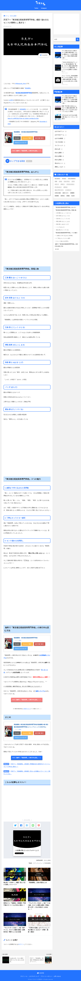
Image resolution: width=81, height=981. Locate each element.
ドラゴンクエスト (70, 184)
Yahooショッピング (20, 142)
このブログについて (34, 976)
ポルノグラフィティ (59, 190)
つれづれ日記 (60, 142)
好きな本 (58, 149)
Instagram (44, 8)
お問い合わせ (57, 976)
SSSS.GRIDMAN (71, 178)
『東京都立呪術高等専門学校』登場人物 (65, 210)
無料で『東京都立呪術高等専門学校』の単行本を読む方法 (66, 245)
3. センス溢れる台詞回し (62, 241)
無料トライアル (40, 691)
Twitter (36, 8)
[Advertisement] (27, 70)
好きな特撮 (59, 156)
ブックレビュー (38, 863)
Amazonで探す (27, 138)
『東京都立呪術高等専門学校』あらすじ (65, 207)
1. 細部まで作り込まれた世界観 (64, 235)
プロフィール (23, 976)
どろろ (60, 181)
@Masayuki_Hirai (20, 83)
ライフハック (60, 145)
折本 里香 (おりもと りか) (63, 215)
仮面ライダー (65, 192)
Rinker (20, 134)
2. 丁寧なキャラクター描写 (63, 238)
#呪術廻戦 (23, 109)
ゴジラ (73, 181)
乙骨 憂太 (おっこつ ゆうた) (63, 213)
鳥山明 (73, 195)
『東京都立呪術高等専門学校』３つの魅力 (66, 232)
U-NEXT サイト (26, 708)
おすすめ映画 (60, 138)
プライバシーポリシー (46, 976)
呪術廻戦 (27, 88)
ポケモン (65, 187)
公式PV (11, 100)
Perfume (64, 178)
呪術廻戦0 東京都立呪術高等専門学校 (25, 132)
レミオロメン (68, 190)
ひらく (29, 161)
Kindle (17, 138)
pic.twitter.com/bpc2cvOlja (31, 118)
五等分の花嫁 (58, 192)
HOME (41, 973)
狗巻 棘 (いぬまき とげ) (62, 224)
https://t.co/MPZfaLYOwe (15, 118)
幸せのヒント (60, 163)
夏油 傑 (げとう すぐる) (62, 230)
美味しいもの (60, 167)
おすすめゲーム (60, 135)
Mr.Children (57, 178)
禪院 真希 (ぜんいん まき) (63, 221)
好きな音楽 (59, 159)
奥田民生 (63, 195)
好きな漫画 (47, 860)
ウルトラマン (67, 181)
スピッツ (57, 184)
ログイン (21, 944)
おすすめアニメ (60, 131)
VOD (56, 181)
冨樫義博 (72, 192)
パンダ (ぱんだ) (60, 227)
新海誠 (68, 195)
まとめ (57, 249)
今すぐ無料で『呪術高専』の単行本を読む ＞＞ (26, 151)
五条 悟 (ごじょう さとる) (63, 218)
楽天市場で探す (39, 138)
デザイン (63, 184)
